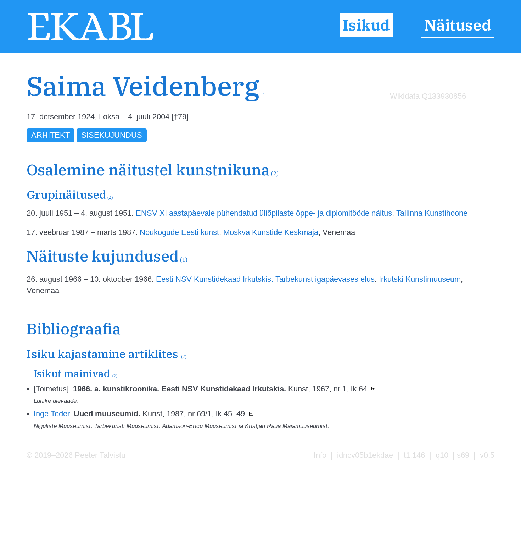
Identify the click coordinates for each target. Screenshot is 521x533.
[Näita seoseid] (373, 388)
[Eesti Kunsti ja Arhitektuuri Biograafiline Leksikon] (91, 39)
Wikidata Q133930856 (428, 96)
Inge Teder (51, 413)
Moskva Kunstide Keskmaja (270, 232)
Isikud (366, 25)
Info (320, 455)
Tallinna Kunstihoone (431, 213)
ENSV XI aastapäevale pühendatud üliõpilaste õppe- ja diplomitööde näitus (264, 213)
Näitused (457, 25)
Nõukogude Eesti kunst (179, 232)
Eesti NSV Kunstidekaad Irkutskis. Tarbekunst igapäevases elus (265, 279)
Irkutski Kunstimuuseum (420, 279)
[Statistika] (426, 111)
